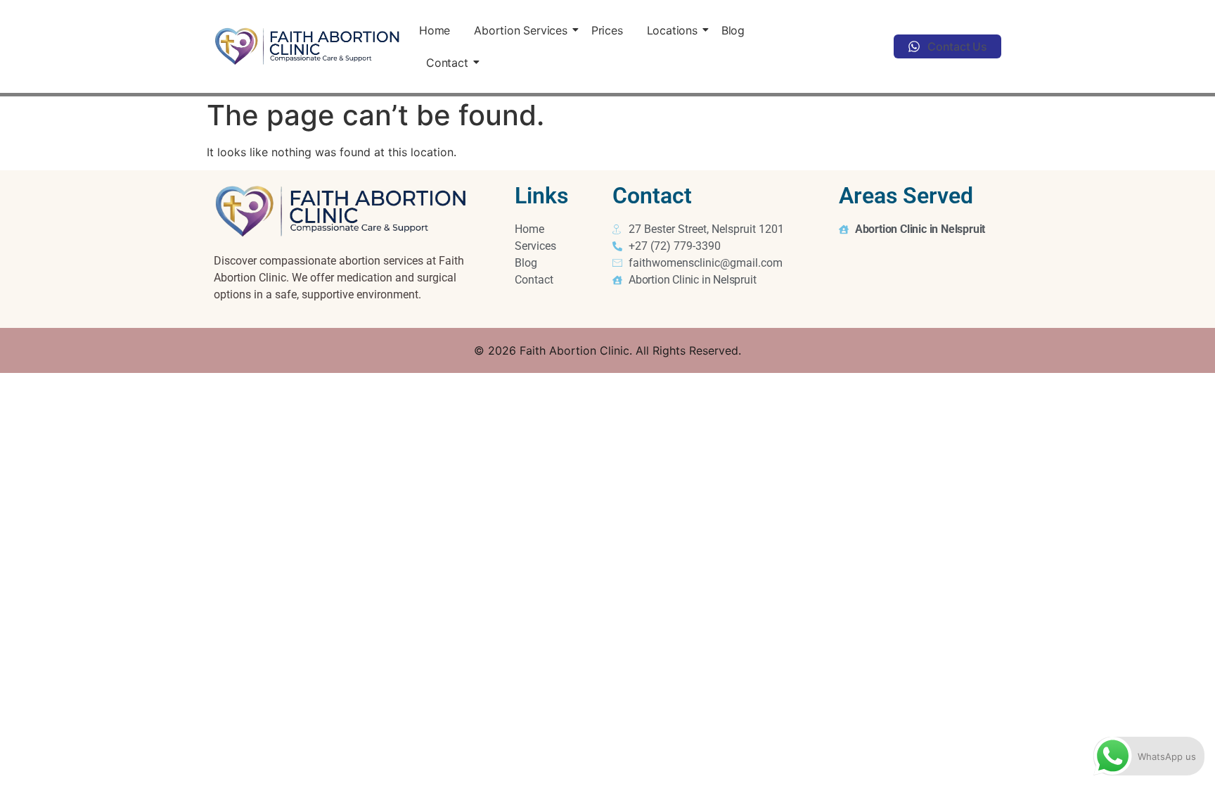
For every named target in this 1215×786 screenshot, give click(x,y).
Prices (607, 30)
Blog (733, 30)
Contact (447, 63)
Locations (672, 30)
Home (434, 30)
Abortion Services (520, 30)
